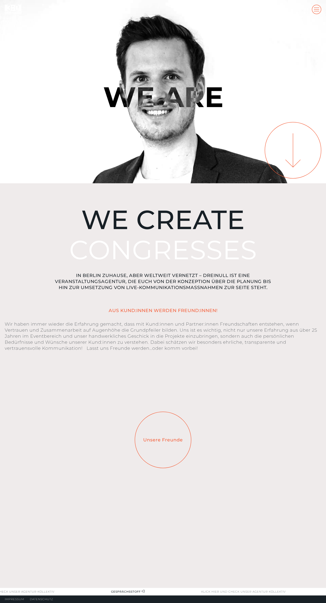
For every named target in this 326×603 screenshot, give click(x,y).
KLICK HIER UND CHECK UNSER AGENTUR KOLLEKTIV (231, 591)
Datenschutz (41, 599)
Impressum (14, 599)
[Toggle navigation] (316, 9)
